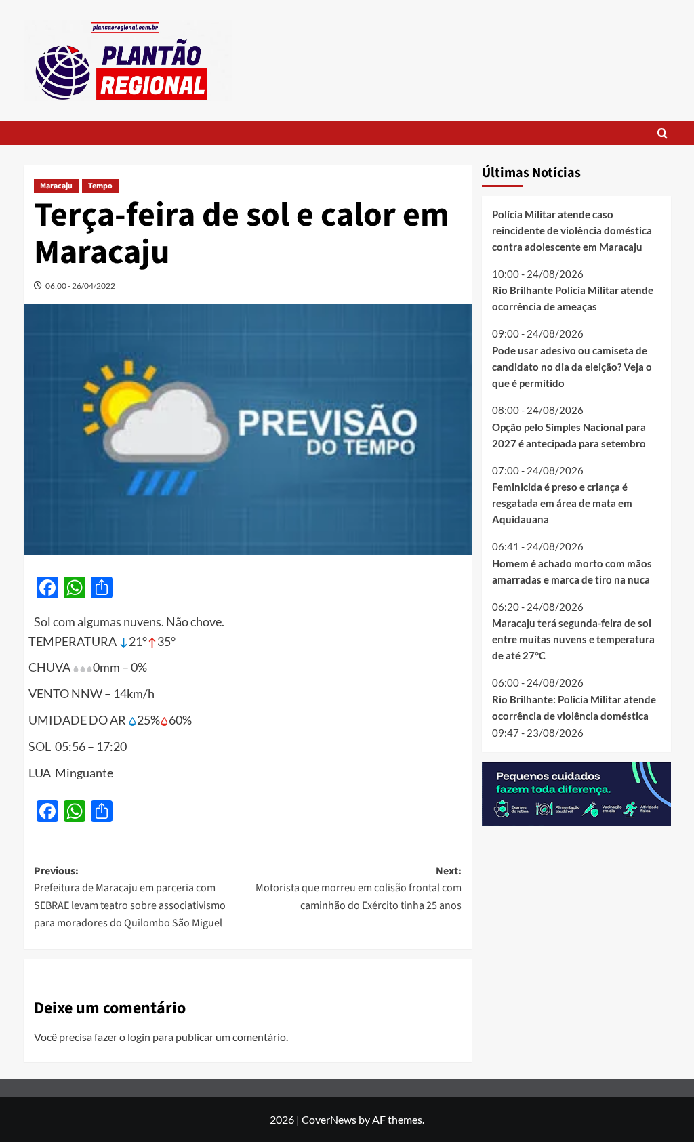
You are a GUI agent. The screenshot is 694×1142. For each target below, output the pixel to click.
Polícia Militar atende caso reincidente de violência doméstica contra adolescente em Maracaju (572, 230)
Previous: (130, 897)
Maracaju (56, 186)
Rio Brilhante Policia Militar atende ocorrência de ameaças (572, 298)
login (138, 1036)
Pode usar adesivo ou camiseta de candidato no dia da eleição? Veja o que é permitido (572, 366)
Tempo (100, 186)
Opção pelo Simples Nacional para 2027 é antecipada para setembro (569, 435)
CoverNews (329, 1119)
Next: (359, 888)
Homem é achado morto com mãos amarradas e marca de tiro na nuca (572, 571)
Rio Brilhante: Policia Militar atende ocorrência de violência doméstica (574, 707)
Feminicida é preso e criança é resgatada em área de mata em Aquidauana (562, 503)
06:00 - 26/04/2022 (80, 286)
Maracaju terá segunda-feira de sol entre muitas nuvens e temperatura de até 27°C (573, 639)
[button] (662, 133)
